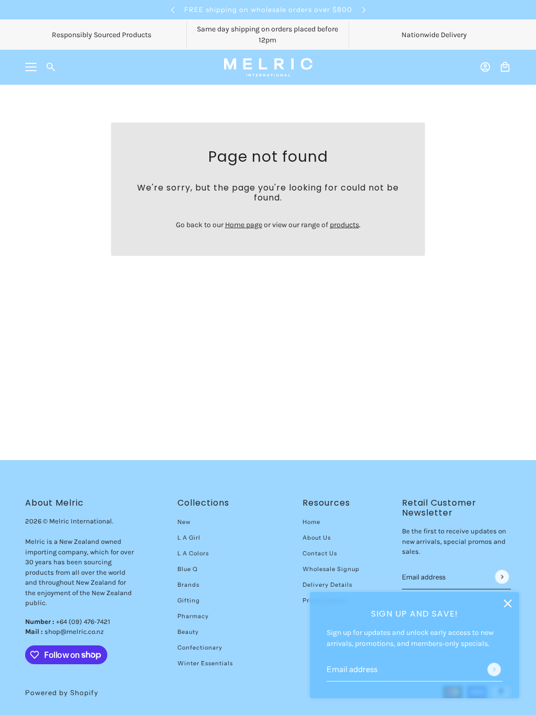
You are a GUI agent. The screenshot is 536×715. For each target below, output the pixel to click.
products (344, 224)
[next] (363, 10)
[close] (507, 603)
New (184, 522)
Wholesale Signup (331, 569)
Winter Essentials (205, 663)
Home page (243, 224)
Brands (188, 584)
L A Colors (193, 553)
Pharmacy (193, 616)
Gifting (188, 600)
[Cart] (505, 67)
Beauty (188, 631)
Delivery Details (327, 584)
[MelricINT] (268, 67)
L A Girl (188, 537)
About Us (317, 537)
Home (311, 522)
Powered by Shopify (61, 692)
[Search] (51, 67)
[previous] (172, 10)
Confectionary (199, 647)
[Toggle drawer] (31, 67)
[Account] (485, 67)
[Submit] (494, 669)
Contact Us (320, 553)
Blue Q (187, 569)
